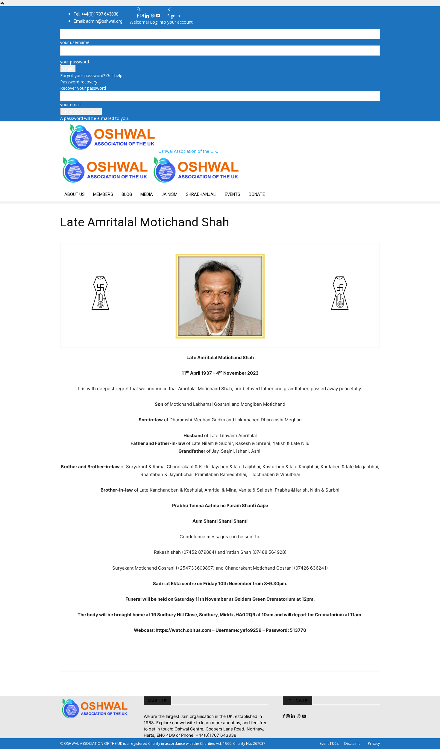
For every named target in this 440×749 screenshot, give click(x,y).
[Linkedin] (148, 16)
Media (146, 194)
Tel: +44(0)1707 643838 (96, 14)
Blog (127, 194)
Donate (257, 194)
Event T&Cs (329, 743)
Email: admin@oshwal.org (98, 21)
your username (74, 42)
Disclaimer (353, 743)
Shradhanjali (201, 194)
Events (232, 194)
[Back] (169, 9)
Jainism (169, 194)
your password (74, 62)
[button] (138, 9)
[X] (80, 659)
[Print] (135, 659)
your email (70, 104)
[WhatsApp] (107, 659)
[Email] (121, 659)
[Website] (153, 16)
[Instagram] (142, 16)
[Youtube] (158, 16)
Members (103, 194)
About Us (74, 194)
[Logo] (105, 184)
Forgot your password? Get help (91, 75)
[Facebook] (138, 16)
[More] (149, 659)
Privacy (374, 743)
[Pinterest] (94, 659)
